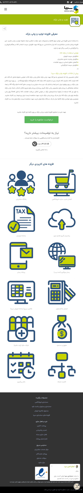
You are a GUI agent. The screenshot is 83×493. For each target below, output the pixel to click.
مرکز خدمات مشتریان (41, 449)
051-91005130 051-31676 (10, 2)
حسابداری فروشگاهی (41, 402)
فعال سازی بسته (41, 434)
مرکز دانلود (41, 462)
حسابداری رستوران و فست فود (41, 406)
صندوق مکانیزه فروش (41, 410)
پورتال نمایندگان (41, 453)
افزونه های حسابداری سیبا (41, 415)
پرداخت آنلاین (41, 425)
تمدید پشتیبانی (41, 430)
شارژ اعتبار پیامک (41, 438)
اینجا (15, 95)
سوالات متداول (41, 458)
